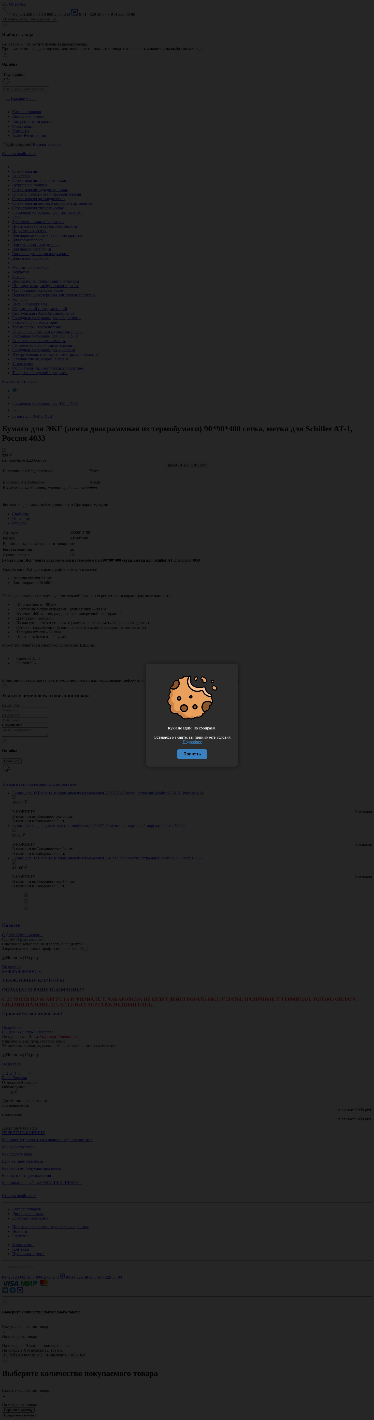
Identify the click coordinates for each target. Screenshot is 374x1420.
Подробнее (192, 742)
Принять (192, 754)
